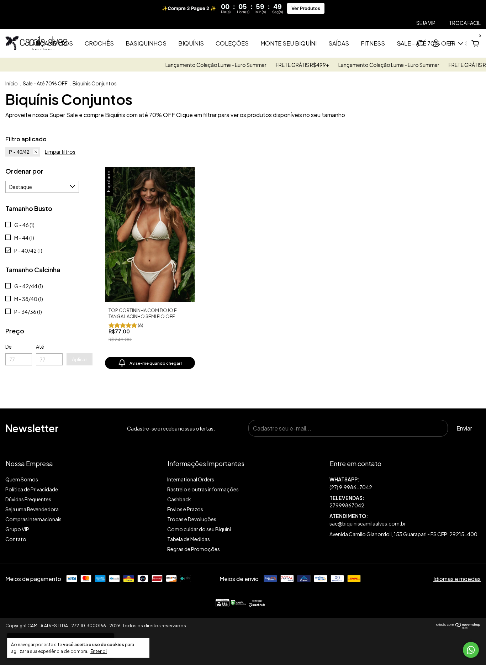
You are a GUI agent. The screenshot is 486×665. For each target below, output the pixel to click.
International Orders (190, 479)
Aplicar (79, 359)
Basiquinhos (146, 43)
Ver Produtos (305, 8)
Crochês (99, 43)
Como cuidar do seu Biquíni (199, 529)
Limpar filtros (60, 151)
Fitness (373, 43)
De (8, 346)
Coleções (232, 43)
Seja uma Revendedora (32, 509)
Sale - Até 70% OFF (45, 83)
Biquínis (191, 43)
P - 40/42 (19, 152)
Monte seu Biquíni (288, 43)
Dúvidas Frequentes (28, 499)
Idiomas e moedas (457, 578)
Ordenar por (24, 171)
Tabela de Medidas (188, 539)
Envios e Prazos (185, 509)
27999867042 (346, 505)
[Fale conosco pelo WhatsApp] (471, 650)
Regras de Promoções (193, 549)
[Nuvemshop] (458, 626)
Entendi (98, 651)
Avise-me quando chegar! (156, 363)
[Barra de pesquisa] (420, 43)
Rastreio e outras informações (203, 489)
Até (40, 346)
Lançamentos (51, 43)
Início (11, 83)
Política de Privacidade (31, 489)
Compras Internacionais (33, 519)
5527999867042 (405, 483)
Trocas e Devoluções (191, 519)
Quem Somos (21, 479)
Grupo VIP (17, 529)
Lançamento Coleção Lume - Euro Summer (204, 65)
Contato (15, 539)
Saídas (338, 43)
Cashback (179, 499)
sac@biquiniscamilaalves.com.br (367, 523)
